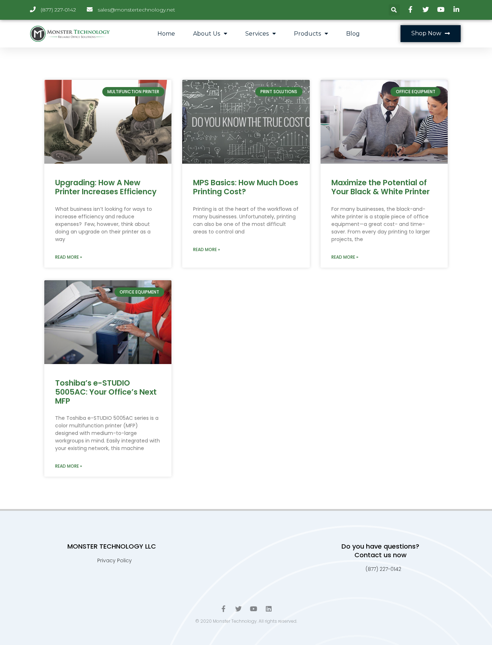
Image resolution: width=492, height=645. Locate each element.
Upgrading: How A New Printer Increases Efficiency (106, 187)
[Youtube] (253, 608)
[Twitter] (238, 608)
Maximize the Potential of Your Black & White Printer (380, 187)
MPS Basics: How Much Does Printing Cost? (245, 187)
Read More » (68, 257)
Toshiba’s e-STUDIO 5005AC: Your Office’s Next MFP (106, 392)
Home (166, 33)
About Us (206, 33)
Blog (353, 33)
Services (257, 33)
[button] (431, 33)
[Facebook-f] (223, 608)
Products (307, 33)
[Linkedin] (268, 608)
